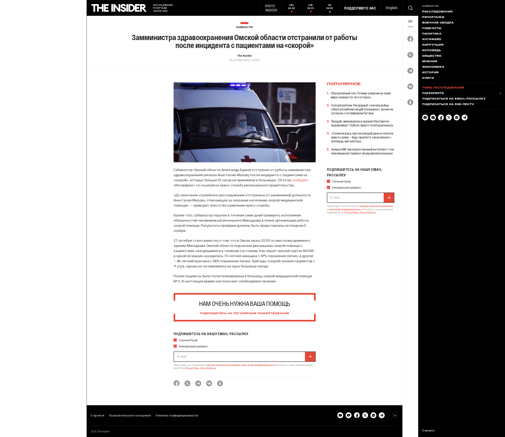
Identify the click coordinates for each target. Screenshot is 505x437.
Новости (244, 27)
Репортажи (433, 17)
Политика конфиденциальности (177, 415)
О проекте (97, 415)
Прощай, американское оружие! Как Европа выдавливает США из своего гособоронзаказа (362, 123)
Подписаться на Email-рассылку (454, 99)
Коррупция (432, 45)
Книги (428, 78)
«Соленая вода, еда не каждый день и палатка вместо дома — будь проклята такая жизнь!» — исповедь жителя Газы (362, 137)
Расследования (437, 12)
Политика (431, 34)
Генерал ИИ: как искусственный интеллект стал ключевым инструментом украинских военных (362, 151)
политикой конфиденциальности (259, 365)
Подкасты (432, 28)
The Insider (244, 55)
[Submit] (310, 356)
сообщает (300, 180)
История (430, 72)
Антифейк (431, 39)
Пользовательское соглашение (130, 415)
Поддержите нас (360, 8)
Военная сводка (438, 23)
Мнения (429, 61)
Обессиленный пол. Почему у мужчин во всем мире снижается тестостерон (361, 95)
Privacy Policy (192, 368)
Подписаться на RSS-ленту (448, 104)
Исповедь (431, 50)
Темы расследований (443, 88)
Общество (431, 56)
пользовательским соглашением (222, 365)
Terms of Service (208, 368)
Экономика (433, 67)
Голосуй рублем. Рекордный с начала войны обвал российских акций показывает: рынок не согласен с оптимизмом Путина (362, 109)
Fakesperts (433, 93)
